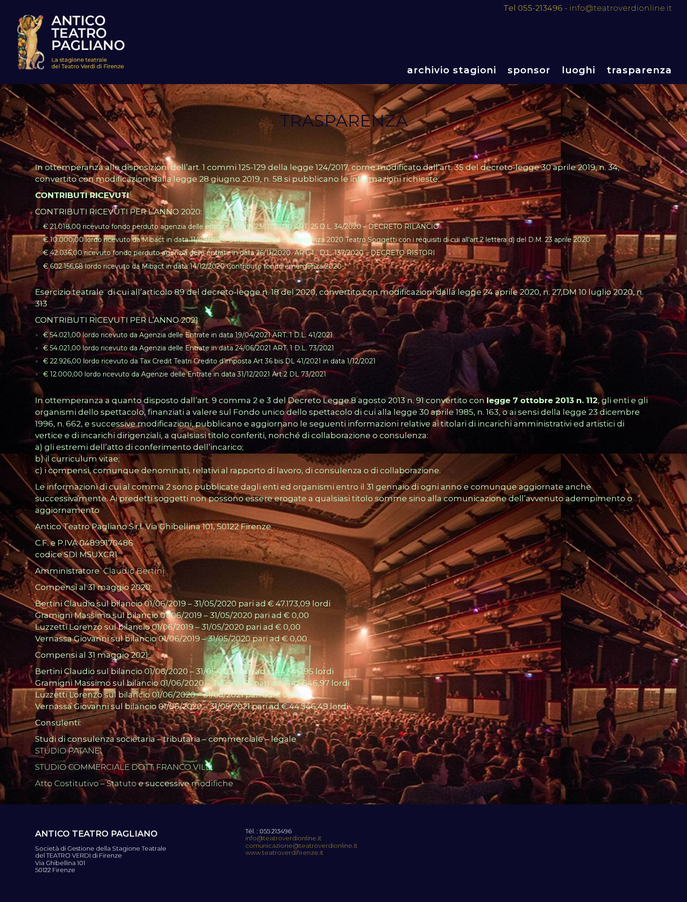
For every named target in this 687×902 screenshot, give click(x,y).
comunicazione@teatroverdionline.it (301, 845)
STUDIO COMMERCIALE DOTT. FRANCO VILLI (124, 767)
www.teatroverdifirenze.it (284, 852)
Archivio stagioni (451, 70)
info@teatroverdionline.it (620, 8)
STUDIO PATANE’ (68, 750)
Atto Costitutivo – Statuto (85, 783)
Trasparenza (639, 70)
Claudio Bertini (134, 570)
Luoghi (578, 70)
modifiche (212, 783)
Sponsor (529, 70)
